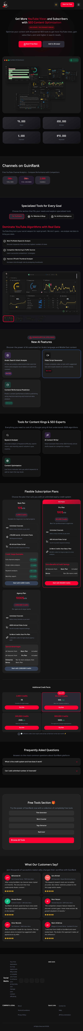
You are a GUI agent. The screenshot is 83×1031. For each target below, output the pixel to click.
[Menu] (79, 5)
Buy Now (21, 707)
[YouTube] (37, 981)
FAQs (60, 1010)
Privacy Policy (22, 1015)
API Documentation (65, 1015)
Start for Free (67, 4)
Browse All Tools (18, 840)
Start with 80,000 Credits (61, 583)
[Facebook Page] (21, 981)
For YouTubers (17, 216)
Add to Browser (54, 44)
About (20, 1006)
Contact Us (62, 1006)
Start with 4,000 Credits (21, 583)
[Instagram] (42, 981)
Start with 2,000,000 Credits (21, 668)
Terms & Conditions (24, 1010)
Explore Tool (79, 1026)
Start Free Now (31, 44)
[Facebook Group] (26, 981)
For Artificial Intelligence (62, 216)
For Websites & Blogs (38, 216)
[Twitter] (32, 981)
